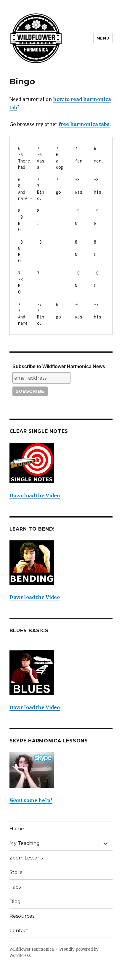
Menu (103, 38)
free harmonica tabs (84, 124)
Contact (18, 930)
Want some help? (30, 800)
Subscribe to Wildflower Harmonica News (58, 366)
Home (16, 829)
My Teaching (24, 843)
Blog (15, 901)
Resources (21, 916)
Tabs (15, 887)
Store (16, 872)
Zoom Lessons (26, 858)
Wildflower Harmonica (31, 949)
